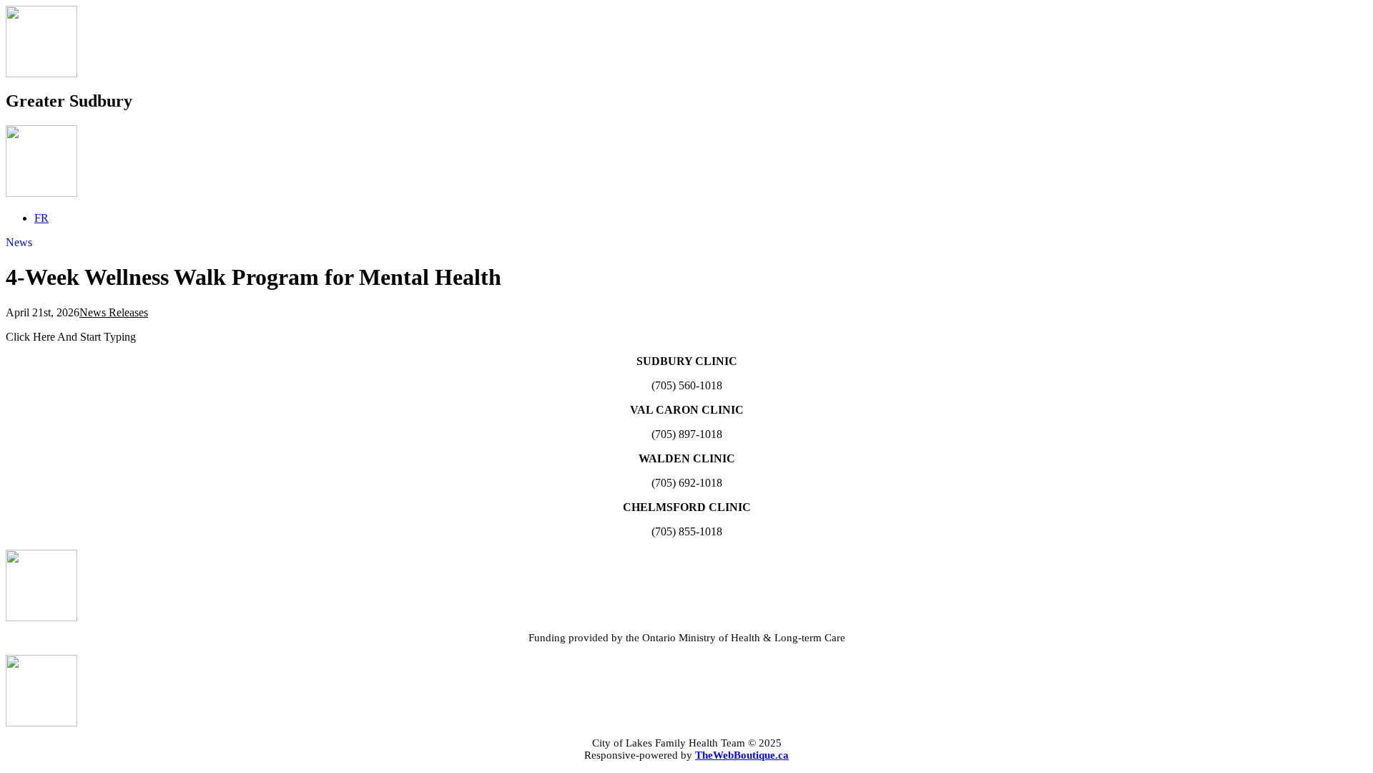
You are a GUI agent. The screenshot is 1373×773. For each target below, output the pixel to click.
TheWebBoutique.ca (742, 755)
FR (41, 218)
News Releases (113, 312)
